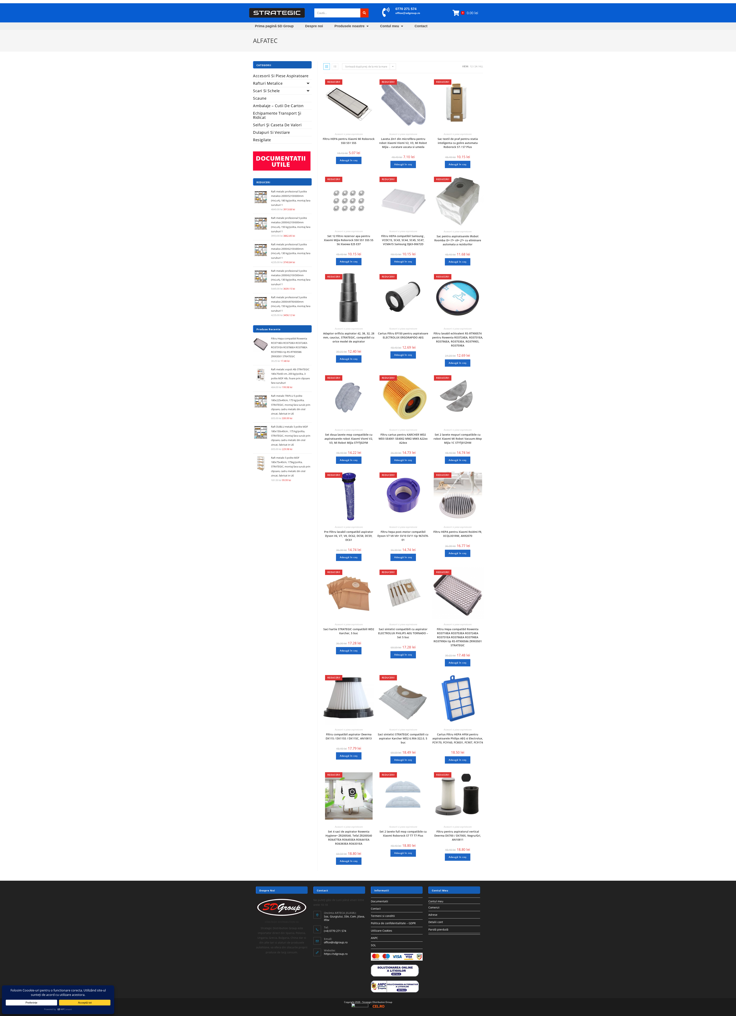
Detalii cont (435, 922)
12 (471, 66)
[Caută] (364, 12)
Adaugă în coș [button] (349, 160)
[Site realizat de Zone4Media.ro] (360, 1006)
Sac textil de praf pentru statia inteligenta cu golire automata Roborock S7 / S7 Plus (458, 143)
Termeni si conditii (383, 916)
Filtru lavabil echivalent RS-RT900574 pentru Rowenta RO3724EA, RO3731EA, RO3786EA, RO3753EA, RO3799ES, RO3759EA (457, 339)
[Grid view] (326, 66)
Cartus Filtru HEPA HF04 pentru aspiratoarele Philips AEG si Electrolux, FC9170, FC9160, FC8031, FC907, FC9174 (457, 738)
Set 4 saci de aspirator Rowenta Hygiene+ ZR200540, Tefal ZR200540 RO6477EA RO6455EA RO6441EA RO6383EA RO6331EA (348, 837)
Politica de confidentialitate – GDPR (393, 923)
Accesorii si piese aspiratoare (349, 134)
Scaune (260, 98)
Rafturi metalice (268, 83)
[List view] (335, 66)
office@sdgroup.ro (407, 13)
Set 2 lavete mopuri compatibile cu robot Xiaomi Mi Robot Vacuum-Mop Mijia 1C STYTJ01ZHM (458, 438)
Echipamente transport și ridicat (277, 115)
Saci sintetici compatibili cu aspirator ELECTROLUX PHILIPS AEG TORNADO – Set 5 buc (403, 633)
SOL (373, 945)
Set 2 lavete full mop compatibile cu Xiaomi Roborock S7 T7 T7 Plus (403, 833)
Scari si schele (266, 90)
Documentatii (379, 901)
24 (476, 66)
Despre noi (314, 26)
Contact (421, 26)
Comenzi (433, 907)
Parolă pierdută (438, 929)
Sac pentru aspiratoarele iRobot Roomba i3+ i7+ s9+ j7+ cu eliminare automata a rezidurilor (457, 240)
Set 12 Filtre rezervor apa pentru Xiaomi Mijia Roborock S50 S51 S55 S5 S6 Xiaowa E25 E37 (348, 240)
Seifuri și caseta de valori (277, 124)
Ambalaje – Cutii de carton (278, 105)
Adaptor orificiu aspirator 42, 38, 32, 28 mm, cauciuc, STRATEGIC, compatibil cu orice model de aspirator (348, 337)
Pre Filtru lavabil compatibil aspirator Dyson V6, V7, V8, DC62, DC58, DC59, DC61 (348, 536)
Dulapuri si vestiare (271, 132)
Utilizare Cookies (381, 930)
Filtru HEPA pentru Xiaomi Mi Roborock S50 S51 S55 (349, 141)
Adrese (432, 915)
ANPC (374, 938)
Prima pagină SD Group (274, 26)
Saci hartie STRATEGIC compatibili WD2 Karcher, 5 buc (348, 631)
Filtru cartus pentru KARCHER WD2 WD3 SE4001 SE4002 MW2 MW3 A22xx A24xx (403, 438)
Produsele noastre (349, 26)
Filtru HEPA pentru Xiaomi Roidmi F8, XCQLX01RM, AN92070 (457, 534)
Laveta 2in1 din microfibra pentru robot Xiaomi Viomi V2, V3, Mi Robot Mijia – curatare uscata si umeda (403, 143)
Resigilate (262, 139)
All (481, 66)
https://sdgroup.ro (335, 954)
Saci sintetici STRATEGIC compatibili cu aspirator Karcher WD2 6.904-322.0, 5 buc (403, 738)
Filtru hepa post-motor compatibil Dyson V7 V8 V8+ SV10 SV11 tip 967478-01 (403, 536)
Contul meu (389, 26)
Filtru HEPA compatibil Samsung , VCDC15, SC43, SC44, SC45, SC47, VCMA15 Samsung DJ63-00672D (403, 240)
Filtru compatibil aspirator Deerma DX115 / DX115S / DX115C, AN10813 (349, 736)
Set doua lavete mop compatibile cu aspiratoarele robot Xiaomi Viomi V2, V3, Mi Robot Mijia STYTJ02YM (348, 438)
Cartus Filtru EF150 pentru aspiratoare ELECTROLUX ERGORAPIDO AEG (403, 335)
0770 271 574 (405, 9)
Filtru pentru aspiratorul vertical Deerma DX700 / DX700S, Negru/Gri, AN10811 (457, 835)
